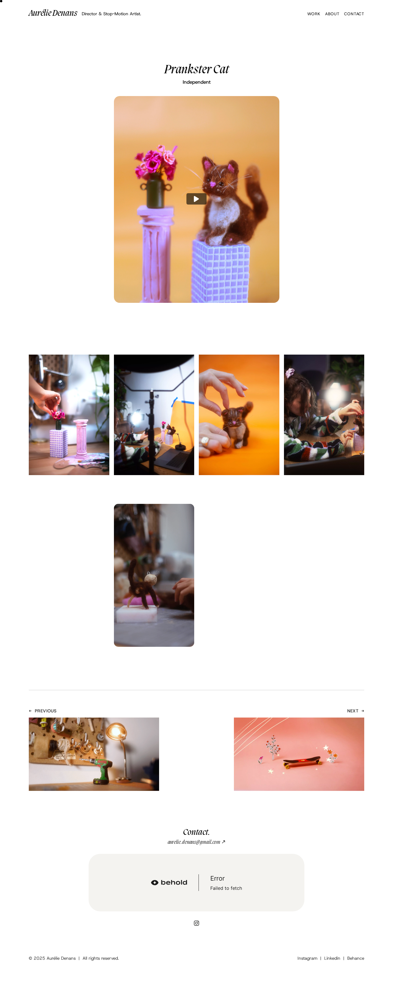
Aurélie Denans (53, 13)
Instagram (307, 958)
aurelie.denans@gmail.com (197, 842)
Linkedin (332, 958)
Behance (355, 958)
